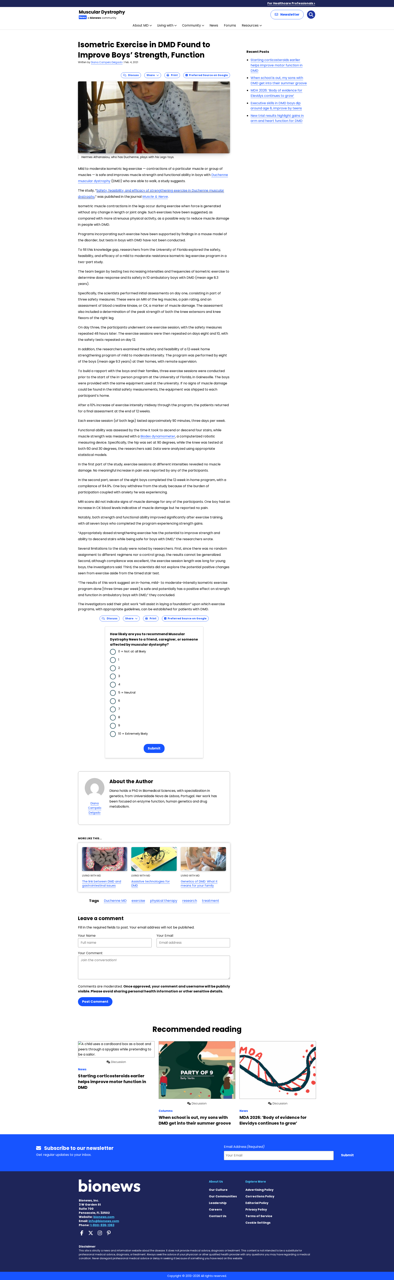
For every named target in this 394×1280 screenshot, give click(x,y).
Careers (215, 1209)
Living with (165, 25)
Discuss (132, 75)
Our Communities (223, 1196)
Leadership (218, 1203)
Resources (250, 25)
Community (191, 25)
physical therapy (163, 900)
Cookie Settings (257, 1223)
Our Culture (218, 1190)
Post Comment (95, 1001)
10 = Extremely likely (133, 733)
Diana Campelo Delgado (107, 62)
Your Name (87, 935)
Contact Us (217, 1216)
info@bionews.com (104, 1221)
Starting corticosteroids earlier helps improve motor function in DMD (276, 65)
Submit (154, 748)
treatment (210, 900)
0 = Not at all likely (132, 651)
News (214, 25)
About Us (216, 1181)
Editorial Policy (256, 1203)
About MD (141, 25)
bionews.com (103, 1217)
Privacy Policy (256, 1209)
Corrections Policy (259, 1196)
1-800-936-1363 (102, 1225)
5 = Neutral (126, 692)
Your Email (165, 935)
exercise (138, 900)
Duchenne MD (115, 900)
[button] (287, 14)
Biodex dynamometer (157, 436)
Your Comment (90, 953)
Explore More (255, 1181)
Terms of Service (258, 1216)
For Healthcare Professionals (290, 3)
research (189, 900)
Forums (230, 25)
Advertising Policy (259, 1190)
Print (173, 75)
